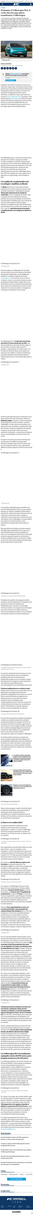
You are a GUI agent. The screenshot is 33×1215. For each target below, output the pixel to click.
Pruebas (3, 7)
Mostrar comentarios (16, 1179)
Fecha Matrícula (28, 1207)
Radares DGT (21, 1)
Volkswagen (14, 98)
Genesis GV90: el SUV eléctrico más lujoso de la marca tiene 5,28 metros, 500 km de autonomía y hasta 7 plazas (22, 772)
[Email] (16, 68)
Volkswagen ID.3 (13, 1174)
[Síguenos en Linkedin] (17, 1202)
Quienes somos (2, 1207)
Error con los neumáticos (11, 1)
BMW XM (27, 1)
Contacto (9, 1206)
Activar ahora (10, 80)
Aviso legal (14, 1207)
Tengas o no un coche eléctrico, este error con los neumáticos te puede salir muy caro (22, 786)
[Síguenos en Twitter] (15, 1202)
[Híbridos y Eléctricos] (16, 1199)
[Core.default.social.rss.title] (20, 1202)
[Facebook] (2, 68)
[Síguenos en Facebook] (12, 1202)
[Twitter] (5, 68)
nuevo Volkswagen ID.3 (14, 97)
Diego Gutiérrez (6, 64)
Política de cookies (20, 1207)
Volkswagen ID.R (6, 278)
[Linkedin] (7, 68)
